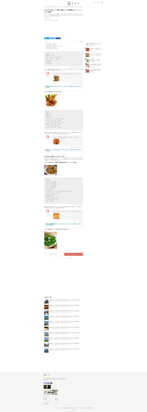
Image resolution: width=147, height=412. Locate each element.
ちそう (44, 6)
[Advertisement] (63, 29)
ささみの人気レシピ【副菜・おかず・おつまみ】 (54, 46)
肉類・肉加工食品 (54, 6)
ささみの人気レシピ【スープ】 (51, 47)
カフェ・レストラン (47, 401)
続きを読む (74, 254)
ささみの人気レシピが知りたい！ (52, 43)
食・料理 (48, 6)
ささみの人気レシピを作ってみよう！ (53, 48)
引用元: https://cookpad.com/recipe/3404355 (76, 130)
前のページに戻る (53, 254)
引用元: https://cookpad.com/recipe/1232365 (76, 67)
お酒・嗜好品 (45, 403)
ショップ (56, 403)
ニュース (56, 401)
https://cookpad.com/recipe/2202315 (52, 249)
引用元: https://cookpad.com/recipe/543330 (77, 221)
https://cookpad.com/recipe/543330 (51, 175)
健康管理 (56, 399)
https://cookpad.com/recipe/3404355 (52, 107)
